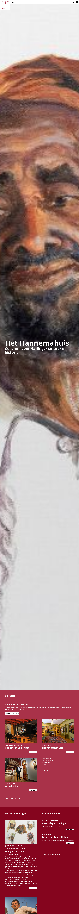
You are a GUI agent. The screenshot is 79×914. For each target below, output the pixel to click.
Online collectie (11, 713)
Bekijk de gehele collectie (14, 798)
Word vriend (51, 2)
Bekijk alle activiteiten (50, 855)
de (71, 1)
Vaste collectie (28, 2)
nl (67, 1)
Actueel (18, 2)
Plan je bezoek (40, 2)
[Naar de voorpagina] (5, 5)
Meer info (32, 752)
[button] (77, 2)
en (69, 1)
